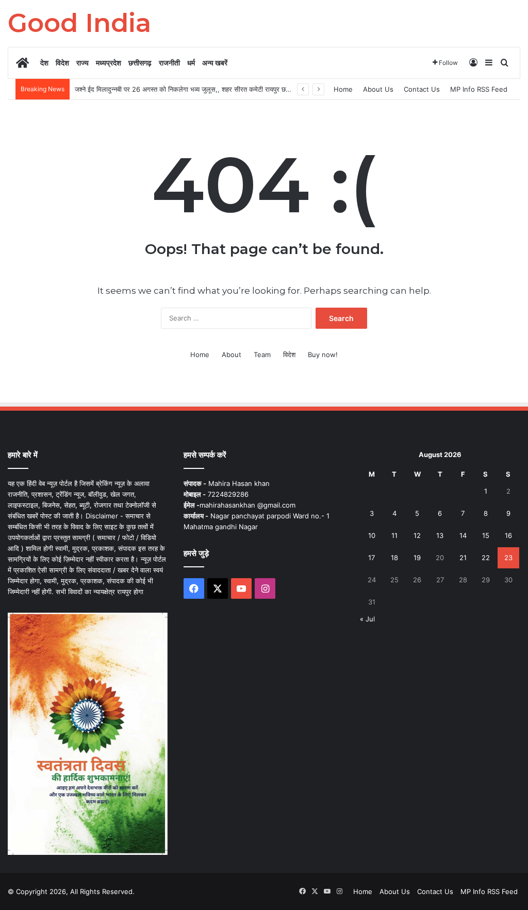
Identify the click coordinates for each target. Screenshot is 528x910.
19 (417, 557)
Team (262, 354)
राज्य (82, 62)
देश (44, 62)
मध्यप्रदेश (108, 62)
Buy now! (323, 354)
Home (343, 89)
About (231, 354)
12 (417, 535)
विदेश (62, 62)
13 (439, 535)
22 (486, 557)
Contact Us (422, 89)
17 (371, 557)
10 (371, 535)
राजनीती (169, 62)
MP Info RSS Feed (478, 89)
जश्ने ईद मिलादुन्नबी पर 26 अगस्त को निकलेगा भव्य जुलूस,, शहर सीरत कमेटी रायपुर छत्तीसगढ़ (189, 89)
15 (485, 535)
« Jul (367, 619)
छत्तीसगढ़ (140, 62)
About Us (378, 89)
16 (508, 535)
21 (463, 557)
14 (463, 535)
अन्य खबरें (214, 62)
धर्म (191, 62)
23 (508, 557)
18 (394, 557)
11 (394, 535)
